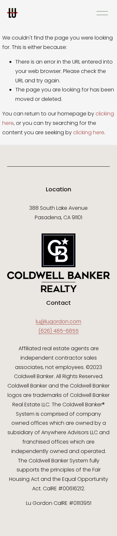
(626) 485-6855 (58, 331)
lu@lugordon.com (58, 321)
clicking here (88, 132)
